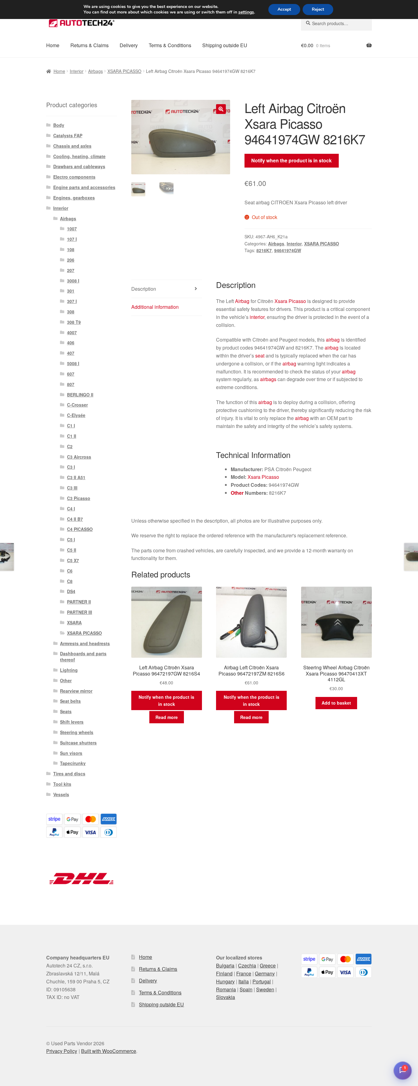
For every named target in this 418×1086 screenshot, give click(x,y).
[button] (221, 109)
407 (70, 353)
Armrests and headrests (85, 643)
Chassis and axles (72, 146)
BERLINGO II (80, 395)
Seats (66, 711)
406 (70, 342)
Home (52, 45)
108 (70, 249)
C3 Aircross (79, 457)
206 (70, 260)
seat (259, 355)
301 (70, 291)
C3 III (72, 488)
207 (70, 270)
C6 (70, 571)
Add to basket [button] (336, 703)
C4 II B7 (75, 519)
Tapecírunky (73, 763)
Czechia (247, 965)
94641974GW (287, 250)
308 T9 (74, 322)
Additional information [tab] (155, 306)
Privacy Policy (61, 1050)
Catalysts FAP (67, 135)
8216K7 (264, 250)
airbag (333, 339)
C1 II (71, 436)
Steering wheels (76, 732)
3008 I (73, 281)
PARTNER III (79, 612)
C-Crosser (77, 405)
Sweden (265, 989)
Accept (284, 9)
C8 (70, 581)
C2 (70, 446)
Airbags (95, 71)
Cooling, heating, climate (79, 156)
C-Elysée (76, 415)
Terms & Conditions (170, 45)
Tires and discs (69, 773)
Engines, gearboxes (74, 198)
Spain (246, 989)
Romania (226, 989)
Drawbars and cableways (79, 166)
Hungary (225, 981)
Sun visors (71, 753)
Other (237, 492)
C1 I (71, 425)
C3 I (71, 467)
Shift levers (72, 722)
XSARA (74, 622)
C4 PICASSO (80, 529)
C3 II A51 (76, 477)
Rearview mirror (76, 691)
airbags (268, 379)
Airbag (242, 301)
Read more (166, 717)
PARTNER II (79, 602)
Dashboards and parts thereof (83, 656)
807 (70, 384)
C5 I (71, 539)
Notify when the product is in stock (291, 160)
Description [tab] (143, 288)
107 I (72, 239)
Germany (265, 973)
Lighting (69, 670)
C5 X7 (73, 560)
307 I (72, 301)
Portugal (261, 981)
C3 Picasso (78, 498)
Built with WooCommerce (108, 1050)
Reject (318, 9)
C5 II (71, 550)
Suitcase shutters (78, 743)
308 (70, 311)
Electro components (74, 177)
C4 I (71, 508)
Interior (77, 71)
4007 (72, 332)
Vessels (61, 794)
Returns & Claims (89, 45)
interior (257, 316)
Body (58, 125)
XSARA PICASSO (124, 71)
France (243, 973)
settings (246, 12)
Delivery (129, 45)
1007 (72, 228)
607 (70, 374)
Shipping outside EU (224, 45)
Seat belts (70, 701)
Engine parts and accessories (84, 187)
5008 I (73, 363)
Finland (224, 973)
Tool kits (62, 784)
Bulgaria (225, 965)
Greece (268, 965)
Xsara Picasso (290, 301)
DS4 (71, 591)
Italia (243, 981)
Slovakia (225, 997)
